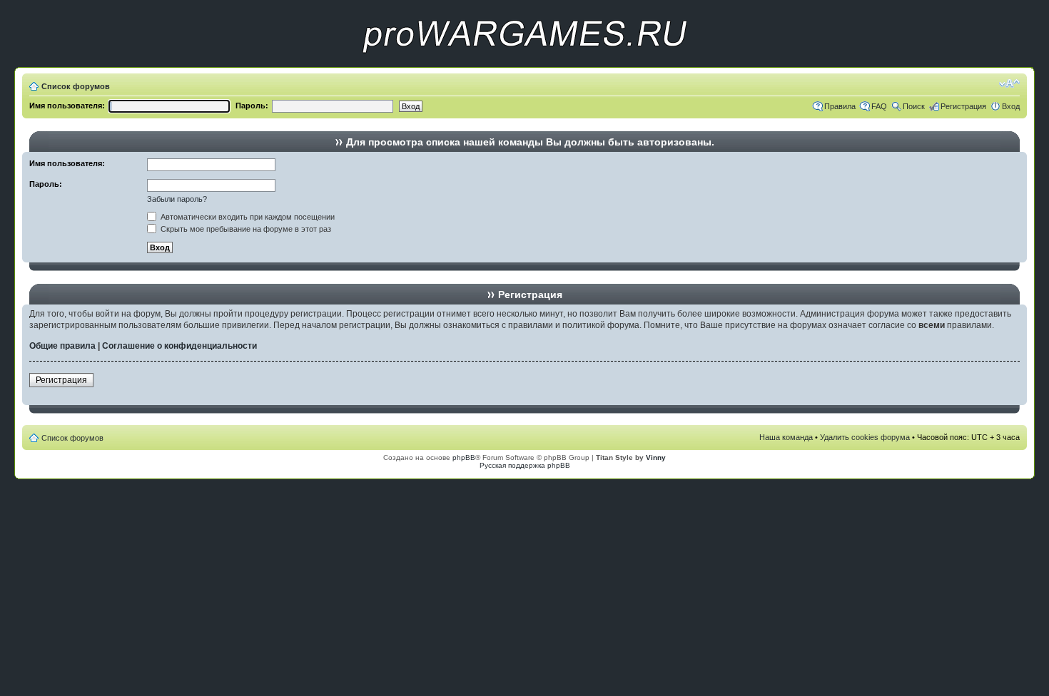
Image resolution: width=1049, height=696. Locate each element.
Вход (1011, 106)
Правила (840, 106)
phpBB (463, 457)
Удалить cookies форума (865, 437)
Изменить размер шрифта (1009, 83)
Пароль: (251, 105)
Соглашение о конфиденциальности (179, 346)
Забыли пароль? (177, 199)
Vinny (656, 457)
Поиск (914, 106)
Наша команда (786, 437)
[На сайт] (524, 64)
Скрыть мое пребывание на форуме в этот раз (244, 229)
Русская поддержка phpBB (525, 465)
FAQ (879, 106)
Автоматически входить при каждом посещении (246, 217)
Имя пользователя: (67, 105)
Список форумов (75, 86)
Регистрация (963, 106)
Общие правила (62, 346)
